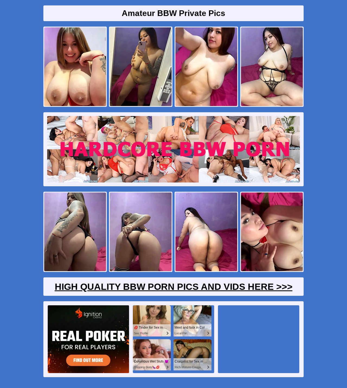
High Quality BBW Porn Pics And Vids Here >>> (174, 286)
